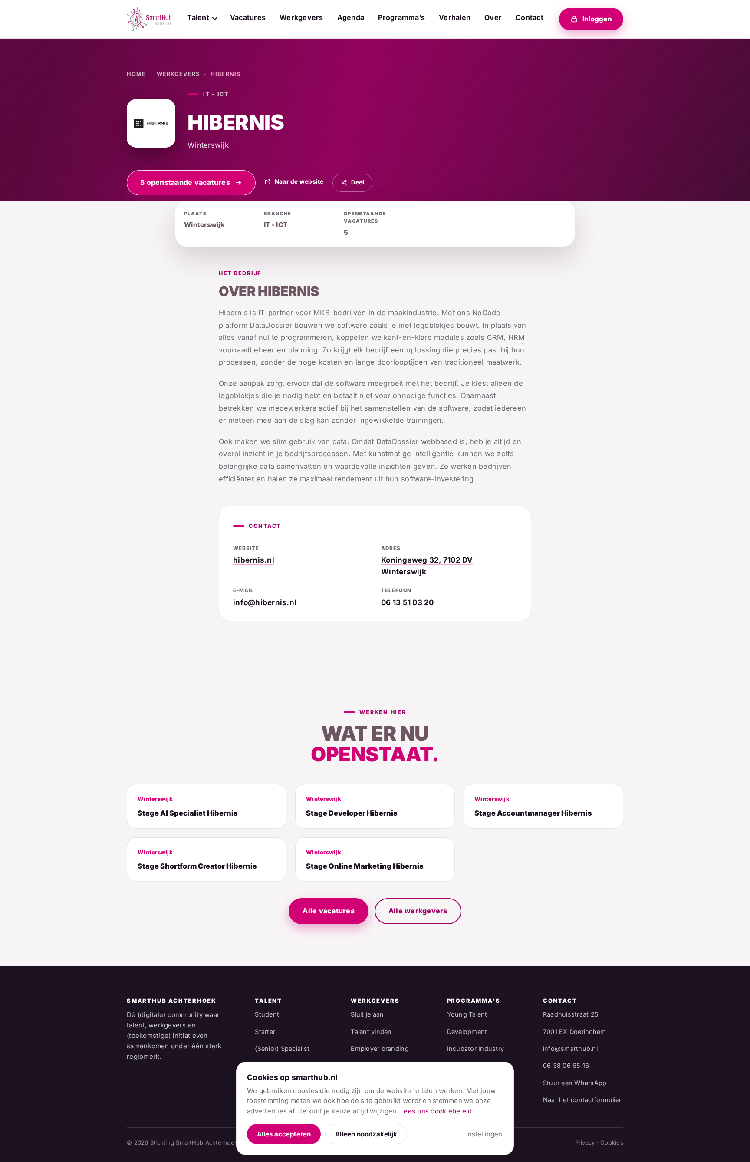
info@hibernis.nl (264, 602)
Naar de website (299, 181)
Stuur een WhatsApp (575, 1082)
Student (267, 1014)
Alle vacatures (329, 910)
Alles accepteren (284, 1134)
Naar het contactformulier (582, 1099)
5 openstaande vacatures (185, 182)
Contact (529, 17)
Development (467, 1031)
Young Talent (467, 1014)
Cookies (611, 1142)
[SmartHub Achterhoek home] (149, 19)
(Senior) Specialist (282, 1048)
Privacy (585, 1142)
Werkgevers (301, 17)
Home (136, 74)
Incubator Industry (475, 1048)
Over (493, 17)
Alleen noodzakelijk (366, 1134)
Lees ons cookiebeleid (436, 1111)
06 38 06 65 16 (566, 1065)
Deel (357, 182)
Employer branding (379, 1048)
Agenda (351, 17)
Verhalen (454, 17)
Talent (198, 17)
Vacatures (248, 17)
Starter (265, 1031)
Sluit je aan (367, 1014)
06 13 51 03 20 (407, 602)
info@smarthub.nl (570, 1048)
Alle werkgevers (417, 910)
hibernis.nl (253, 560)
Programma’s (401, 17)
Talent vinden (371, 1031)
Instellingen (484, 1134)
